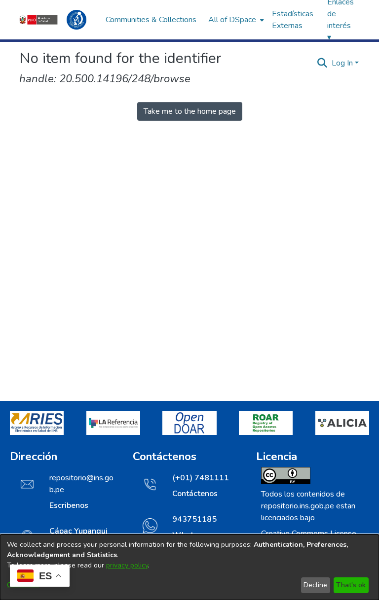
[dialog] (189, 567)
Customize (23, 585)
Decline (315, 585)
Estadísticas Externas (292, 19)
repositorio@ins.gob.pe (81, 483)
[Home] (57, 20)
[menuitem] (235, 20)
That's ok (351, 585)
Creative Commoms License (308, 533)
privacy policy (127, 565)
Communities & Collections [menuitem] (151, 19)
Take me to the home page (190, 111)
